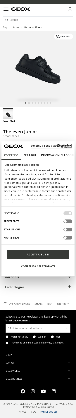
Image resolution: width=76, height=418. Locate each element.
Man (58, 336)
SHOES (38, 303)
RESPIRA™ (63, 303)
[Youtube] (43, 391)
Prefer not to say (19, 336)
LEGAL (33, 412)
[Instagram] (33, 391)
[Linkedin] (54, 391)
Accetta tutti (38, 254)
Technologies (14, 287)
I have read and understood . (37, 342)
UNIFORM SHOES (19, 303)
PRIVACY (22, 412)
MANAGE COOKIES (48, 412)
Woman (42, 336)
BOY (50, 303)
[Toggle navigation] (6, 9)
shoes (16, 27)
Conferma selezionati (38, 266)
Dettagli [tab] (29, 155)
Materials (11, 277)
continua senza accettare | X (51, 145)
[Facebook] (23, 391)
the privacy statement (52, 342)
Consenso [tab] (11, 155)
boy (5, 27)
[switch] (67, 221)
